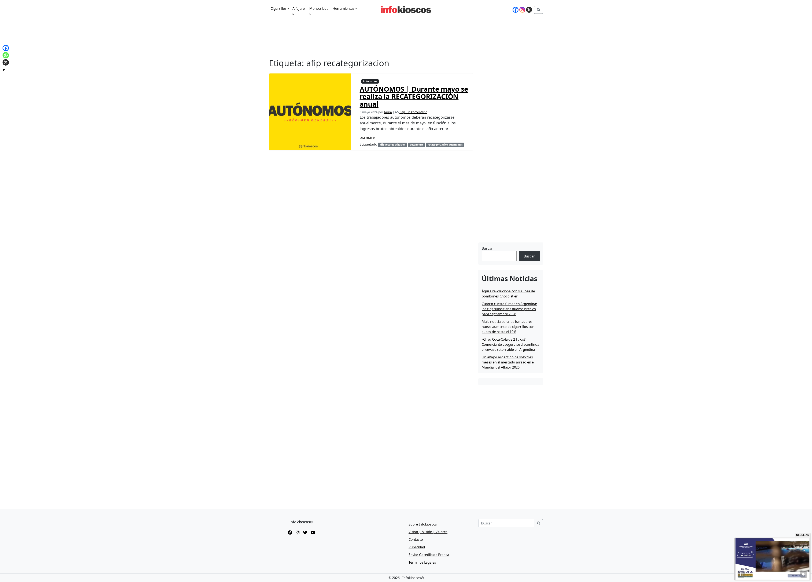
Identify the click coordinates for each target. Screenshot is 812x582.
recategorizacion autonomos (445, 144)
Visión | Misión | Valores (428, 532)
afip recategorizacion (393, 144)
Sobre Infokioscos (423, 524)
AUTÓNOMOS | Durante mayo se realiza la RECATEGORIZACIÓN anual (414, 96)
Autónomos (370, 81)
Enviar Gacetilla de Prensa (429, 554)
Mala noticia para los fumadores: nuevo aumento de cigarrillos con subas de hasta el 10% (508, 326)
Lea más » (367, 137)
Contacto (416, 539)
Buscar (487, 248)
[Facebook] (515, 10)
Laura (388, 112)
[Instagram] (522, 10)
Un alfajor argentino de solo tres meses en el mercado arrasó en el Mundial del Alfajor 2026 (508, 362)
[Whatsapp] (6, 55)
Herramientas (343, 8)
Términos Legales (422, 562)
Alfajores (298, 11)
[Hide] (3, 70)
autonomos (417, 144)
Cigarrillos (279, 8)
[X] (529, 10)
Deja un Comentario (413, 112)
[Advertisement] (510, 214)
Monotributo (318, 11)
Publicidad (417, 547)
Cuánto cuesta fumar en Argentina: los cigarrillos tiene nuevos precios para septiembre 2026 (509, 308)
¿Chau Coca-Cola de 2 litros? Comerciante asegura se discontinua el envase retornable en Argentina (510, 344)
